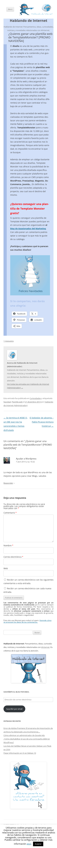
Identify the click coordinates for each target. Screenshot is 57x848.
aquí (29, 843)
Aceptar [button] (38, 844)
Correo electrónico (13, 556)
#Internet (45, 647)
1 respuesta (9, 341)
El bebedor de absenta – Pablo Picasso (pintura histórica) (41, 421)
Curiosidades (35, 398)
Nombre (8, 545)
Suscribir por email (14, 709)
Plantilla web (17, 402)
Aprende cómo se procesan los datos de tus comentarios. (27, 621)
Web (6, 568)
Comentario (10, 512)
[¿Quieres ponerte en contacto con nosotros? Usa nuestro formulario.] (28, 785)
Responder (8, 483)
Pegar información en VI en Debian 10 (20, 753)
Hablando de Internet (28, 20)
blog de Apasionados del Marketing (28, 228)
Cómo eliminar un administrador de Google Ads (24, 735)
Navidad (7, 402)
